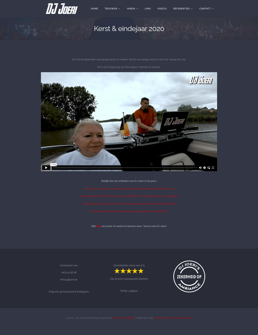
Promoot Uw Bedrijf (123, 318)
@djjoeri (133, 290)
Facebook (68, 291)
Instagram (83, 291)
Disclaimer (159, 318)
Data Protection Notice (179, 318)
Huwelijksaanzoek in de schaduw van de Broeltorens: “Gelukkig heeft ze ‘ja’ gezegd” (129, 195)
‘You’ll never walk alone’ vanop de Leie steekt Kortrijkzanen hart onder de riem (129, 188)
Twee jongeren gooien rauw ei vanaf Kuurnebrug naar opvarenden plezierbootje (129, 203)
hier (98, 226)
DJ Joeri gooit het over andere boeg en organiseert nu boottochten (129, 211)
